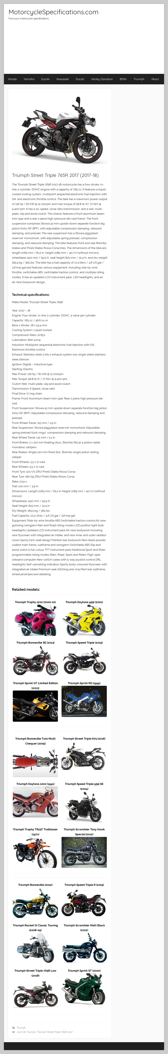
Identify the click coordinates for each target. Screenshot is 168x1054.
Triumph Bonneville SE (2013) (35, 642)
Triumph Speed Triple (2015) (84, 642)
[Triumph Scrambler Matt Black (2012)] (84, 935)
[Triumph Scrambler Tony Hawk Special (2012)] (84, 839)
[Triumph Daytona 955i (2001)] (84, 607)
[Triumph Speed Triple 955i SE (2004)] (84, 793)
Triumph (139, 79)
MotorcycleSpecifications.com (53, 12)
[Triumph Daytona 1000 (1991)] (35, 788)
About (155, 79)
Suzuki (45, 79)
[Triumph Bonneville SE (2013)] (35, 647)
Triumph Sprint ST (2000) (84, 970)
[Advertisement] (84, 49)
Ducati (80, 79)
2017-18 (21, 1032)
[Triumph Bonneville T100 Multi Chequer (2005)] (35, 748)
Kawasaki (63, 79)
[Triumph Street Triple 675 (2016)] (84, 743)
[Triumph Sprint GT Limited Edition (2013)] (35, 692)
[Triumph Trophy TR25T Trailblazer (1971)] (35, 839)
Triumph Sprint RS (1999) (84, 683)
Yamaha (29, 79)
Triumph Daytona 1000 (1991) (35, 784)
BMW (123, 79)
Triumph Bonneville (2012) (35, 884)
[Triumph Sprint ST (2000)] (84, 975)
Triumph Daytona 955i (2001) (84, 602)
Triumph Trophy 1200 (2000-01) (35, 602)
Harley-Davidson (102, 79)
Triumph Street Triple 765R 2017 (55, 1032)
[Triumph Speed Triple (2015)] (84, 647)
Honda (12, 79)
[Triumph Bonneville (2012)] (35, 889)
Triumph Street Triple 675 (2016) (84, 738)
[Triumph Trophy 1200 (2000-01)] (35, 607)
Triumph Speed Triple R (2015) (84, 884)
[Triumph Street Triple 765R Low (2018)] (35, 980)
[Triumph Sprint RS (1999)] (84, 688)
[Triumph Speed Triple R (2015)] (84, 889)
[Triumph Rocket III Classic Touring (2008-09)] (35, 935)
